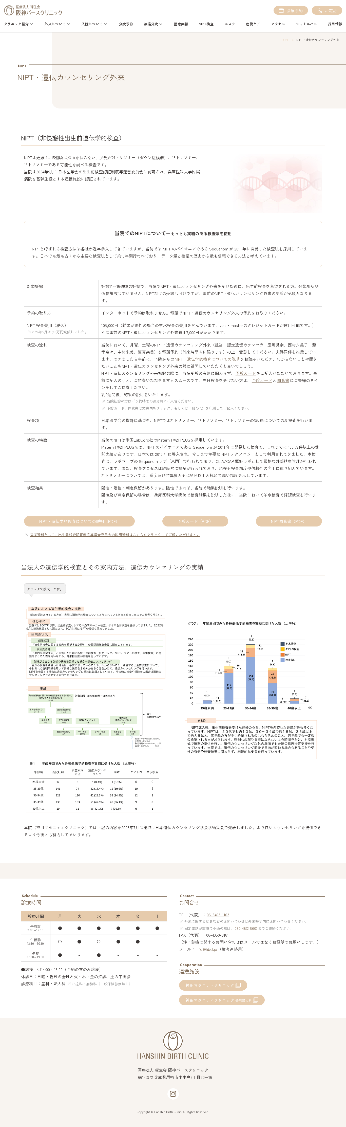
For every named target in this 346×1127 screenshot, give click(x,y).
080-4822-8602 (246, 928)
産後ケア (253, 23)
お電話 (331, 10)
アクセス (278, 23)
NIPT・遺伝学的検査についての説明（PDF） (79, 521)
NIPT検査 (206, 23)
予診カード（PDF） (195, 521)
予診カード (246, 373)
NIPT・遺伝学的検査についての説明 (207, 359)
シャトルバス (306, 23)
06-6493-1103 (218, 915)
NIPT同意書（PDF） (289, 521)
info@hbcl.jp (206, 949)
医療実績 (181, 23)
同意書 (283, 380)
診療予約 (294, 10)
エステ (229, 23)
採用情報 (335, 23)
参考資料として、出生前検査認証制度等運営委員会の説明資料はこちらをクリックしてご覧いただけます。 (115, 534)
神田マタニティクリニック (210, 985)
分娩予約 (126, 23)
